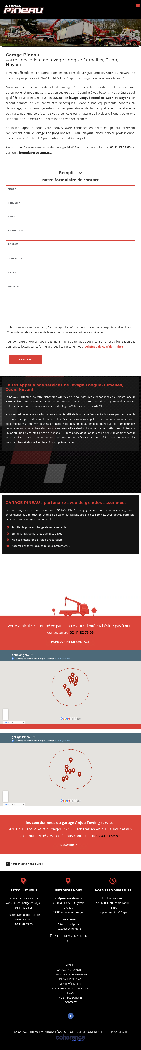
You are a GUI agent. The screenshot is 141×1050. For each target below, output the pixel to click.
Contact (71, 1002)
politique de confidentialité (103, 346)
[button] (70, 863)
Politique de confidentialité (88, 1031)
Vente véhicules (71, 984)
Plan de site (119, 1031)
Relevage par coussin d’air (70, 988)
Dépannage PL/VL (70, 979)
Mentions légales (53, 1031)
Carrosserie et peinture (70, 974)
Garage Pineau (28, 1031)
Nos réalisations (70, 997)
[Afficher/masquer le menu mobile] (138, 6)
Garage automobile (70, 970)
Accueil (70, 965)
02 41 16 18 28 (61, 936)
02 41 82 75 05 (82, 632)
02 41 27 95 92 (108, 835)
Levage (70, 993)
